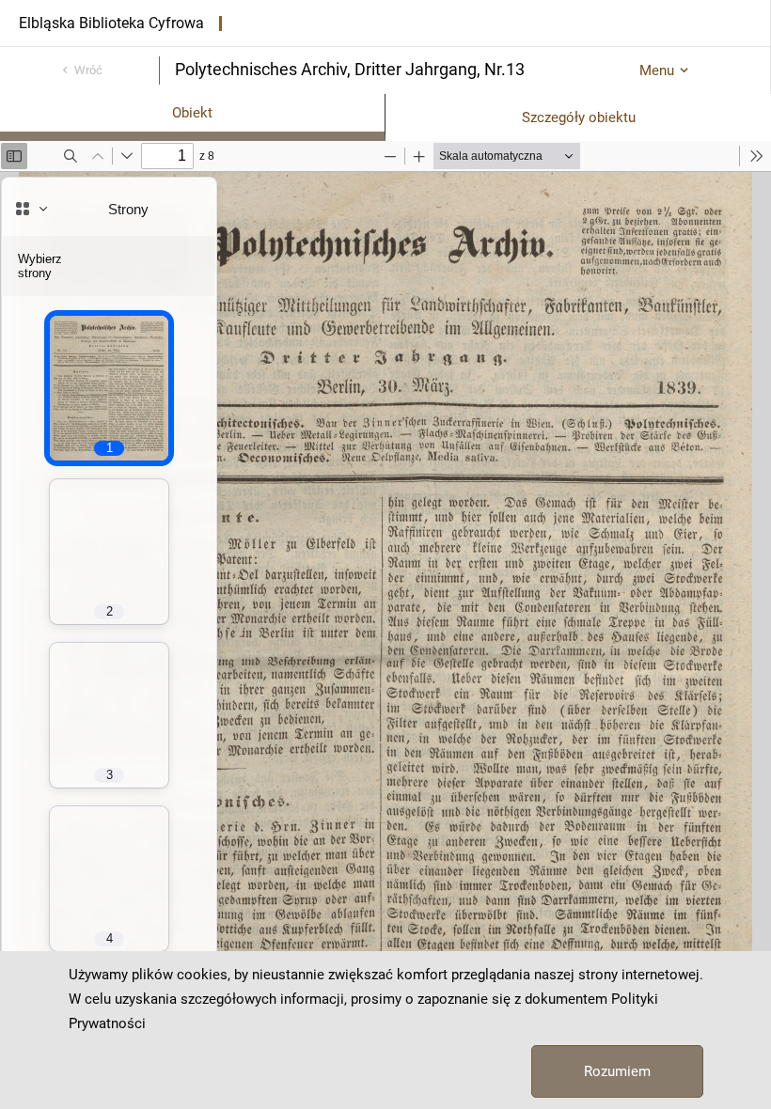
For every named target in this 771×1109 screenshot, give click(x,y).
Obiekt (192, 112)
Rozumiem (617, 1071)
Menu (656, 70)
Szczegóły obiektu (579, 117)
